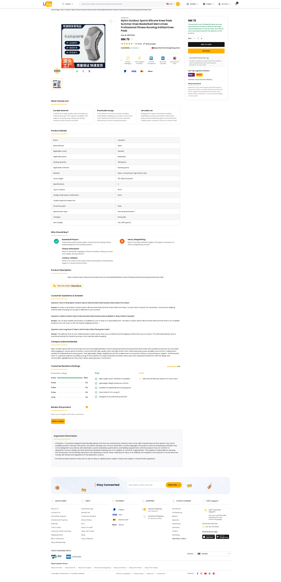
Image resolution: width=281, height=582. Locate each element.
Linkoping (176, 535)
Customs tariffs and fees (61, 531)
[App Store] (208, 537)
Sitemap (54, 524)
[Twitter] (210, 574)
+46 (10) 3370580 (212, 527)
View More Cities (179, 539)
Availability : (126, 48)
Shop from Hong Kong (102, 568)
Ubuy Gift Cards (87, 531)
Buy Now (206, 51)
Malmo (175, 516)
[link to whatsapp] (77, 71)
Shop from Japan (84, 568)
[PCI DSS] (56, 557)
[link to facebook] (83, 71)
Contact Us (55, 512)
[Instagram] (201, 574)
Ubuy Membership (58, 542)
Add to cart (206, 44)
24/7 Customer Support (215, 511)
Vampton (124, 18)
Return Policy (86, 520)
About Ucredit (87, 527)
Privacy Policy (139, 574)
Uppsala (175, 520)
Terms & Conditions (123, 574)
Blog (83, 535)
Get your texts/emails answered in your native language (217, 517)
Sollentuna (176, 524)
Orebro (175, 531)
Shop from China (135, 568)
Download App (87, 509)
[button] (192, 4)
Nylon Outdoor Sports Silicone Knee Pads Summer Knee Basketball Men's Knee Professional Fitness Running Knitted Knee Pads (106, 10)
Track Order (56, 527)
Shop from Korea (120, 568)
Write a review (58, 421)
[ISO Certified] (72, 557)
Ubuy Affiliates (87, 539)
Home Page (55, 10)
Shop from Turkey (151, 568)
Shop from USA (56, 568)
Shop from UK (70, 568)
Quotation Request (58, 516)
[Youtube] (205, 574)
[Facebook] (197, 574)
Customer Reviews (88, 516)
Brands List (85, 512)
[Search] (178, 4)
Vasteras (175, 527)
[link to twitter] (89, 71)
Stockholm (176, 509)
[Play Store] (222, 537)
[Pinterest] (214, 574)
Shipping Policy (57, 535)
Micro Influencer (57, 539)
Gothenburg (177, 512)
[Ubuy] (47, 4)
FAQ (83, 524)
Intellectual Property (59, 520)
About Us (54, 509)
